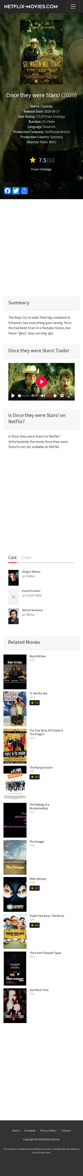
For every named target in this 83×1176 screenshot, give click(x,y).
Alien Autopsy (38, 879)
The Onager (37, 842)
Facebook (30, 1130)
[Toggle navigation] (73, 6)
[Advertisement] (41, 247)
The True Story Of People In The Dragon (46, 732)
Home (15, 1130)
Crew (26, 557)
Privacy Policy (48, 1130)
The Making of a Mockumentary (39, 806)
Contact (66, 1130)
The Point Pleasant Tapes (45, 953)
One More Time (39, 990)
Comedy (47, 106)
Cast (12, 557)
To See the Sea (38, 693)
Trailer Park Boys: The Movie (47, 916)
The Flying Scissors (41, 767)
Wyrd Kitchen (38, 656)
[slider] (24, 396)
